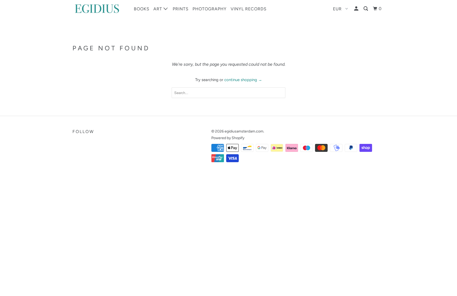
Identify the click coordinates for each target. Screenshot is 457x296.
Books (141, 8)
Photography (210, 8)
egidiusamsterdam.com (244, 131)
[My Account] (356, 9)
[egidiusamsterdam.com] (99, 8)
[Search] (366, 9)
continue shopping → (243, 79)
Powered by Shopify (227, 138)
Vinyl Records (249, 8)
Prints (181, 8)
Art (158, 8)
